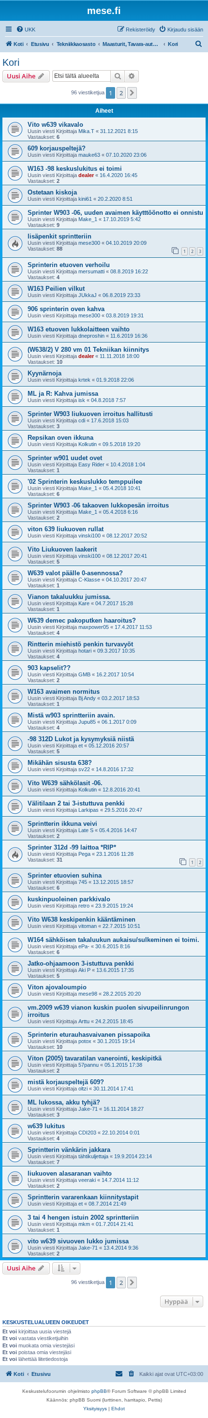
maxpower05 (93, 627)
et (80, 745)
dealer (86, 175)
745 (82, 882)
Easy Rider (91, 464)
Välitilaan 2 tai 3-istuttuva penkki (76, 803)
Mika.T (86, 131)
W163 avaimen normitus (64, 691)
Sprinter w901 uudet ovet (65, 458)
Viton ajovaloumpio (57, 987)
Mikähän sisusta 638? (60, 762)
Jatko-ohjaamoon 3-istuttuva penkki (81, 963)
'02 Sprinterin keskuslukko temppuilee (85, 481)
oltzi (83, 1088)
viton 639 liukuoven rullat (66, 529)
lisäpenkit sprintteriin (59, 236)
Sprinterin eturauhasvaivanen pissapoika (89, 1034)
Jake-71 (88, 1109)
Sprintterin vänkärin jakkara (69, 1149)
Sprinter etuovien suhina (65, 875)
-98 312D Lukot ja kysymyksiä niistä (81, 739)
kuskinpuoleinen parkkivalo (69, 899)
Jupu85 (87, 722)
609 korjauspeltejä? (57, 148)
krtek (84, 380)
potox (84, 1041)
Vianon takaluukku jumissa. (69, 596)
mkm (84, 1224)
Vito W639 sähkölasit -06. (65, 783)
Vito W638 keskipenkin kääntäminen (81, 919)
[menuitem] (25, 29)
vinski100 (89, 535)
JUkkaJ (87, 295)
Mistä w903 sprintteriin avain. (71, 715)
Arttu (83, 1021)
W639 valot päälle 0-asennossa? (75, 573)
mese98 (87, 994)
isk (81, 400)
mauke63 (89, 155)
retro (83, 906)
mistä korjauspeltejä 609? (66, 1082)
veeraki (87, 1180)
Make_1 (87, 219)
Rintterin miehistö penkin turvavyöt (80, 644)
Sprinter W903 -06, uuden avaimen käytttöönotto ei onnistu (115, 212)
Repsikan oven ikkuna (60, 437)
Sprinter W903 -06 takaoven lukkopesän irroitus (98, 505)
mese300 (89, 243)
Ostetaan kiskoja (52, 192)
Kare (83, 603)
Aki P (84, 970)
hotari (84, 651)
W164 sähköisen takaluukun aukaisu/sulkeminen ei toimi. (113, 939)
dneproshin (91, 336)
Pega (84, 854)
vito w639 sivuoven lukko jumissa (78, 1241)
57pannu (88, 1065)
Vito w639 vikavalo (55, 124)
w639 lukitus (46, 1126)
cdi (81, 420)
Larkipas (88, 810)
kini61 (85, 199)
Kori (10, 62)
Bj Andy (87, 698)
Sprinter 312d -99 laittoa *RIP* (72, 847)
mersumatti (91, 271)
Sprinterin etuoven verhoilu (69, 265)
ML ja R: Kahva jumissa (63, 393)
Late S (85, 830)
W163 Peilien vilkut (56, 288)
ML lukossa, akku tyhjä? (64, 1102)
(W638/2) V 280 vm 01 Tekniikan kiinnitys (88, 349)
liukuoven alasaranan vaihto (70, 1173)
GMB (84, 674)
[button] (132, 93)
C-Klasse (89, 579)
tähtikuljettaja (93, 1156)
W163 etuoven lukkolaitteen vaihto (79, 329)
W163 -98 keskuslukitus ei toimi (75, 168)
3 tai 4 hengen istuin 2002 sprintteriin (83, 1217)
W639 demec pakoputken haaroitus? (82, 620)
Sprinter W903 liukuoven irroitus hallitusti (90, 414)
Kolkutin (87, 444)
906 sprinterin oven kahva (66, 309)
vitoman (87, 926)
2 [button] (121, 93)
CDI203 (87, 1132)
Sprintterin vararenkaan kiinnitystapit (83, 1197)
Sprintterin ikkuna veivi (62, 823)
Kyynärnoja (44, 373)
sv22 (84, 769)
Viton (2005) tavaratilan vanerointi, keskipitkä (95, 1058)
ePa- (83, 946)
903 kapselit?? (49, 668)
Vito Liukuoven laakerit (62, 549)
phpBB (99, 1391)
